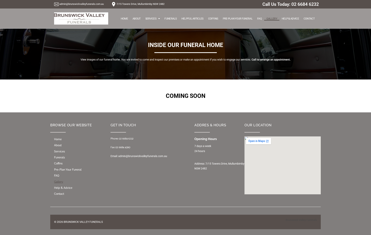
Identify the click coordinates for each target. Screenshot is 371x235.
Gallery (271, 18)
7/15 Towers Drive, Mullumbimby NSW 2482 (140, 4)
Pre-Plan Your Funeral (238, 18)
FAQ (259, 18)
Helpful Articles (192, 18)
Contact (309, 18)
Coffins (213, 18)
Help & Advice (290, 18)
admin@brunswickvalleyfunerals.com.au (81, 4)
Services (150, 18)
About (137, 18)
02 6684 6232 (305, 4)
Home (124, 18)
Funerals (170, 18)
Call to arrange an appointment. (271, 59)
